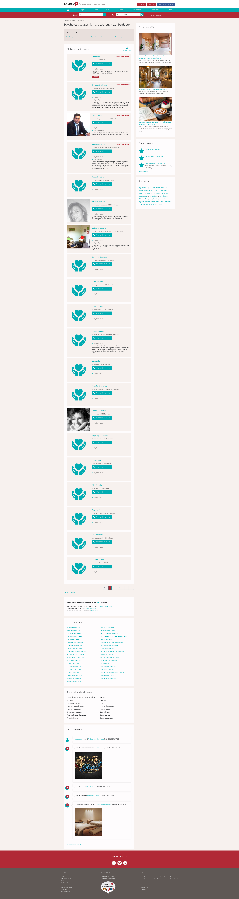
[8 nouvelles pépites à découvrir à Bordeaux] (155, 77)
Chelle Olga (96, 460)
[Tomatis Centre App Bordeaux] (78, 394)
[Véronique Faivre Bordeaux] (78, 211)
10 (122, 588)
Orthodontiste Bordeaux (75, 666)
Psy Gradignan (153, 196)
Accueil (66, 20)
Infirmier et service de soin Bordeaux (112, 651)
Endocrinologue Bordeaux (75, 645)
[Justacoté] (68, 10)
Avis (107, 9)
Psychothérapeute (96, 37)
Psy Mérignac (155, 190)
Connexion (151, 4)
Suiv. (131, 588)
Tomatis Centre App (99, 386)
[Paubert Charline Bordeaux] (78, 157)
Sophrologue (119, 37)
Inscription (141, 4)
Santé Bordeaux (91, 608)
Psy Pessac (163, 190)
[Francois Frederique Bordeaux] (78, 419)
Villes (96, 9)
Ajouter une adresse (106, 606)
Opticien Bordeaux (73, 663)
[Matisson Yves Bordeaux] (78, 315)
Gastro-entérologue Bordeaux (109, 645)
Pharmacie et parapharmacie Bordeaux (112, 672)
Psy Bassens (143, 202)
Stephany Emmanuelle (100, 435)
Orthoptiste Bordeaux (74, 669)
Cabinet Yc (96, 56)
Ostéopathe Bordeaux (107, 669)
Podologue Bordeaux (107, 675)
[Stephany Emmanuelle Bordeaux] (78, 444)
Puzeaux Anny (97, 510)
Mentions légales (65, 891)
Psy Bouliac (156, 193)
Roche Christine (98, 177)
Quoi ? (75, 15)
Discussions (136, 9)
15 (126, 588)
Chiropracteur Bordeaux (74, 636)
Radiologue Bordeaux (74, 678)
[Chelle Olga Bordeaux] (78, 469)
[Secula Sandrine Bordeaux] (78, 543)
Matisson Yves (97, 306)
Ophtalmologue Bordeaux (108, 660)
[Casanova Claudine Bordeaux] (78, 265)
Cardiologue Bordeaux (74, 633)
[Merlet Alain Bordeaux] (78, 370)
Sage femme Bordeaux (74, 681)
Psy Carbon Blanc (161, 202)
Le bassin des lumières (152, 149)
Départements (144, 887)
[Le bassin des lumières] (142, 151)
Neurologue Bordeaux (74, 660)
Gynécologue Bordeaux (74, 648)
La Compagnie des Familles (154, 156)
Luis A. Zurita (97, 115)
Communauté (154, 9)
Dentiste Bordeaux (106, 639)
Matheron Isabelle (99, 228)
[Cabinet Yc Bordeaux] (78, 67)
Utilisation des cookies (66, 887)
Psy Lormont (148, 193)
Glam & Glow (100, 748)
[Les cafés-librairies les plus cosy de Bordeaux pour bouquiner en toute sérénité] (155, 109)
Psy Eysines (148, 199)
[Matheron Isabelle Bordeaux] (78, 239)
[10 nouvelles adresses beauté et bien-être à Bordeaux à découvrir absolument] (155, 43)
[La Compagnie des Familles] (142, 158)
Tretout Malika (97, 282)
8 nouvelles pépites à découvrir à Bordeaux (153, 89)
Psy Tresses (159, 204)
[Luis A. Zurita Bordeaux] (78, 126)
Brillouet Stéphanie (99, 85)
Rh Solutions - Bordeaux (96, 739)
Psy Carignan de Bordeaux (161, 199)
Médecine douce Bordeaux (75, 657)
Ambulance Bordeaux (107, 627)
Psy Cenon (147, 190)
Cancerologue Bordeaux (107, 630)
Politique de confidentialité (68, 885)
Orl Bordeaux (104, 663)
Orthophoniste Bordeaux (108, 666)
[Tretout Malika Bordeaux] (78, 290)
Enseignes (143, 889)
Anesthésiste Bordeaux (74, 630)
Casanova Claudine (99, 257)
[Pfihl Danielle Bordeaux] (78, 494)
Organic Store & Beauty (103, 804)
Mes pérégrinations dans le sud (155, 163)
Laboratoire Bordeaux (107, 654)
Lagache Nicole (98, 559)
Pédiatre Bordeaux (73, 672)
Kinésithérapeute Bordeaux (75, 654)
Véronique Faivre (98, 202)
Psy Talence (142, 188)
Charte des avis (65, 889)
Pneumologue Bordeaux (75, 675)
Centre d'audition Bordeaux (109, 633)
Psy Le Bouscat (152, 188)
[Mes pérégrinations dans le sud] (142, 165)
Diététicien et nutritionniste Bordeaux (112, 642)
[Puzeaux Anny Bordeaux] (78, 518)
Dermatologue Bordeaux (75, 642)
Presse (62, 880)
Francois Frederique (99, 411)
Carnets (120, 9)
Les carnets (144, 171)
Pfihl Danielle (97, 485)
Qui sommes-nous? (66, 878)
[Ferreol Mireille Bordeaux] (78, 342)
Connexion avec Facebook (165, 4)
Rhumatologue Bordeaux (108, 678)
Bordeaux (72, 20)
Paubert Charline (98, 144)
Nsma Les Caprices (93, 796)
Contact (63, 876)
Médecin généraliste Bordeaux (110, 657)
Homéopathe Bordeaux (107, 648)
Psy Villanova (150, 204)
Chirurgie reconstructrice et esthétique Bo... (114, 636)
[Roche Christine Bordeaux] (78, 185)
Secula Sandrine (98, 535)
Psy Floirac (160, 188)
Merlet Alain (96, 361)
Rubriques (81, 9)
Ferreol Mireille (98, 331)
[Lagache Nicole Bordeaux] (78, 568)
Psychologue (70, 37)
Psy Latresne (151, 202)
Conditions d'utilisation (67, 883)
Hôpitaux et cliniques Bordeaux (77, 651)
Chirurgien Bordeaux (73, 639)
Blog (170, 9)
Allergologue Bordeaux (74, 627)
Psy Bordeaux (80, 20)
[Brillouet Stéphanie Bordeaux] (78, 96)
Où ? (113, 15)
